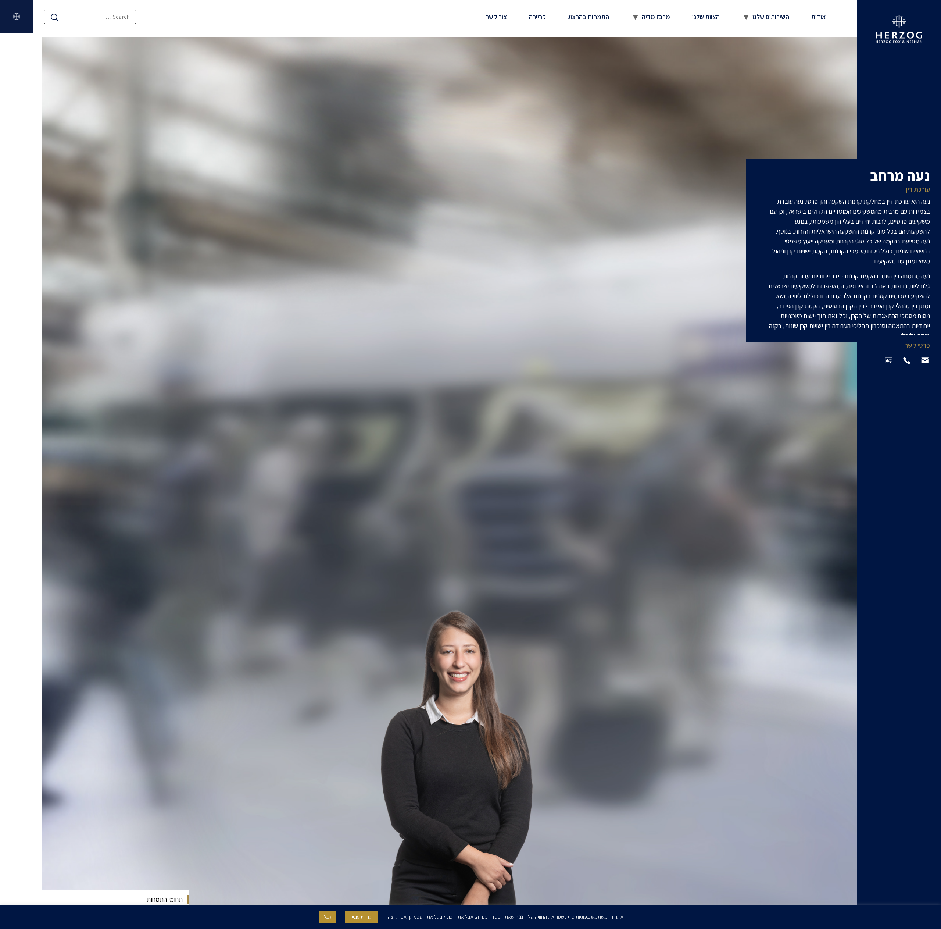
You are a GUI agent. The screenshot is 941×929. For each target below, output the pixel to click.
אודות (818, 17)
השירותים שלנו (770, 17)
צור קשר (496, 17)
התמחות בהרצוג (588, 17)
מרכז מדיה (656, 17)
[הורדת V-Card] (889, 360)
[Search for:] (90, 17)
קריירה (537, 17)
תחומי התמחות (165, 899)
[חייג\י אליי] (907, 360)
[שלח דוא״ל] (925, 360)
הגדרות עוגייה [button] (361, 917)
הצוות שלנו (706, 17)
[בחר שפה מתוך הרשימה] (16, 16)
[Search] (54, 17)
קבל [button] (327, 917)
